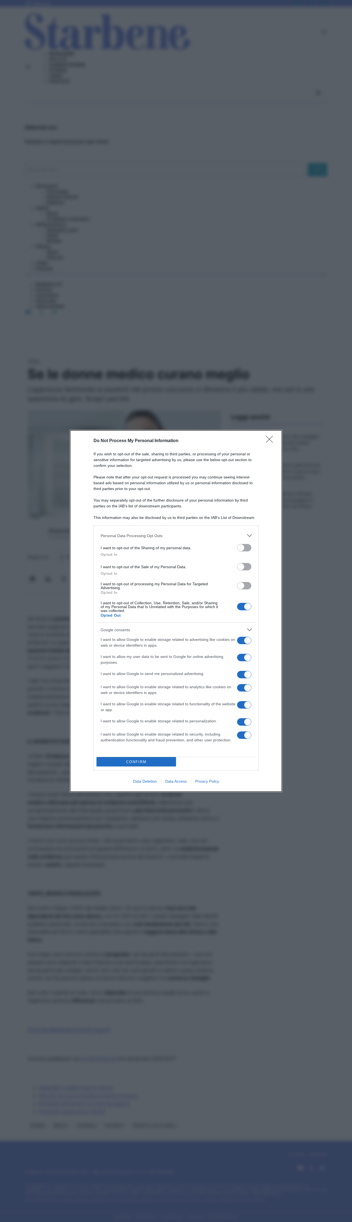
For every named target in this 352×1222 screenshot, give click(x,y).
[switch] (244, 547)
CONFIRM (136, 762)
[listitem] (176, 535)
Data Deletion (145, 781)
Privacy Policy (207, 781)
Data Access (176, 781)
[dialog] (176, 611)
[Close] (271, 441)
